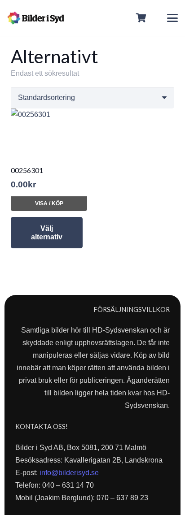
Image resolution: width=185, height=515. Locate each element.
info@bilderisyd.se (69, 472)
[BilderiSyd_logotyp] (35, 18)
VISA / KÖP (49, 203)
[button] (172, 18)
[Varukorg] (141, 18)
